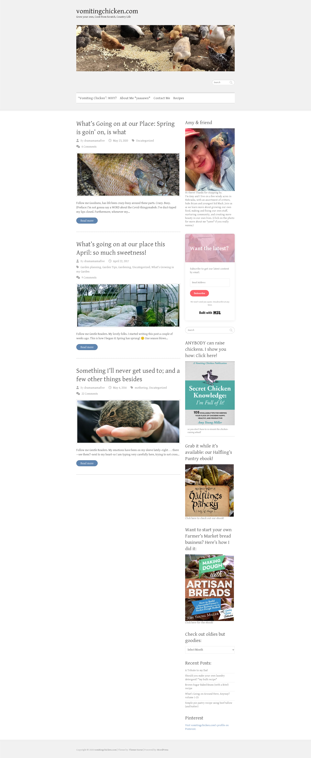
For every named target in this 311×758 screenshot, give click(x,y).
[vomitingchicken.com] (155, 46)
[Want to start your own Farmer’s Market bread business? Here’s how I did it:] (209, 556)
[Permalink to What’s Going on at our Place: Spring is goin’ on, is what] (128, 174)
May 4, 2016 (120, 387)
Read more (87, 220)
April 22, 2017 (121, 261)
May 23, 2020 (120, 140)
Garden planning (91, 267)
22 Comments (90, 393)
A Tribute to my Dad (196, 670)
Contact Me (162, 98)
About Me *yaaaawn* (135, 98)
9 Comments (89, 277)
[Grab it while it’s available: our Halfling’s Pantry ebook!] (209, 466)
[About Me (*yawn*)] (210, 130)
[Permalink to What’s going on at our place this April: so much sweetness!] (128, 305)
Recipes (178, 98)
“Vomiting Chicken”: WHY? (97, 98)
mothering (141, 387)
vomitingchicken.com (107, 11)
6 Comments (89, 146)
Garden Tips (109, 267)
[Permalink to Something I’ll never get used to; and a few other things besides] (128, 421)
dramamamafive (94, 140)
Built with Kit (210, 313)
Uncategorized (145, 140)
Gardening (124, 267)
